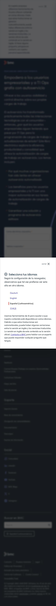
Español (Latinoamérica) (21, 303)
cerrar (44, 264)
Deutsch (14, 293)
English (13, 298)
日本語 (13, 308)
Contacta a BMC (18, 334)
